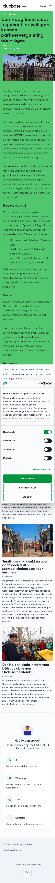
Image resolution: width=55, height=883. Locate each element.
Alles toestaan (28, 478)
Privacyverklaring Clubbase (18, 844)
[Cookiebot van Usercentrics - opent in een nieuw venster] (39, 384)
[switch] (48, 440)
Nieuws (12, 14)
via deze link (28, 369)
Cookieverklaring (12, 849)
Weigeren (27, 497)
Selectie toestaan (27, 488)
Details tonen (39, 469)
